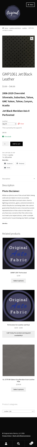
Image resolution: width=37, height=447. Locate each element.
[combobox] (18, 411)
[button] (31, 38)
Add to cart (16, 144)
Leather (24, 28)
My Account (6, 443)
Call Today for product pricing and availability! (18, 334)
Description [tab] (6, 179)
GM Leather (8, 157)
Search (18, 443)
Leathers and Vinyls (15, 28)
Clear (22, 124)
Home (6, 28)
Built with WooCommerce (21, 436)
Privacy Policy (7, 436)
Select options (18, 281)
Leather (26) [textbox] (18, 411)
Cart (28, 442)
